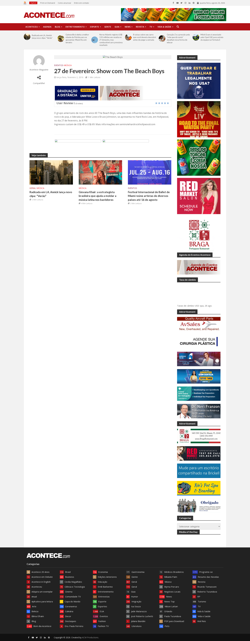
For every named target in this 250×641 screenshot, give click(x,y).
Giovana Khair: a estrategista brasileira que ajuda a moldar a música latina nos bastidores (97, 195)
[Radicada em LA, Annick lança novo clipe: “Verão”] (27, 36)
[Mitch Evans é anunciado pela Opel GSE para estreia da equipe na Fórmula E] (196, 37)
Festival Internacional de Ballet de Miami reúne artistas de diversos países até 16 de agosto (149, 195)
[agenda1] (121, 92)
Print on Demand (47, 3)
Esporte (94, 26)
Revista (140, 26)
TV (150, 26)
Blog (57, 26)
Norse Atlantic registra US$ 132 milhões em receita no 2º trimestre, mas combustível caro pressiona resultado (111, 39)
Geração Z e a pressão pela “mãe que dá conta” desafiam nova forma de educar (178, 38)
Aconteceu (31, 26)
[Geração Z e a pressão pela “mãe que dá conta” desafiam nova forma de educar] (162, 38)
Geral (33, 188)
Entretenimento (75, 26)
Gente (107, 26)
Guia (117, 26)
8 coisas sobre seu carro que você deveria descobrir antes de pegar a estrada (144, 37)
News (127, 26)
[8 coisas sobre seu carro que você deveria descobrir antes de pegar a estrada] (128, 37)
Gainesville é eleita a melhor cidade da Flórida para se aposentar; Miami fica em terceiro (77, 38)
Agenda (47, 26)
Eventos (58, 65)
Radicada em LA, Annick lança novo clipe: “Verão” (42, 36)
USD (197, 305)
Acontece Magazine (39, 69)
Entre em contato (81, 3)
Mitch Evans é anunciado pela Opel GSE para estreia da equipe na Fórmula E (212, 37)
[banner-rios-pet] (126, 146)
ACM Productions (90, 637)
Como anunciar (64, 3)
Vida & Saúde (164, 26)
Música (68, 65)
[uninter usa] (76, 92)
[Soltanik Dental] (78, 146)
